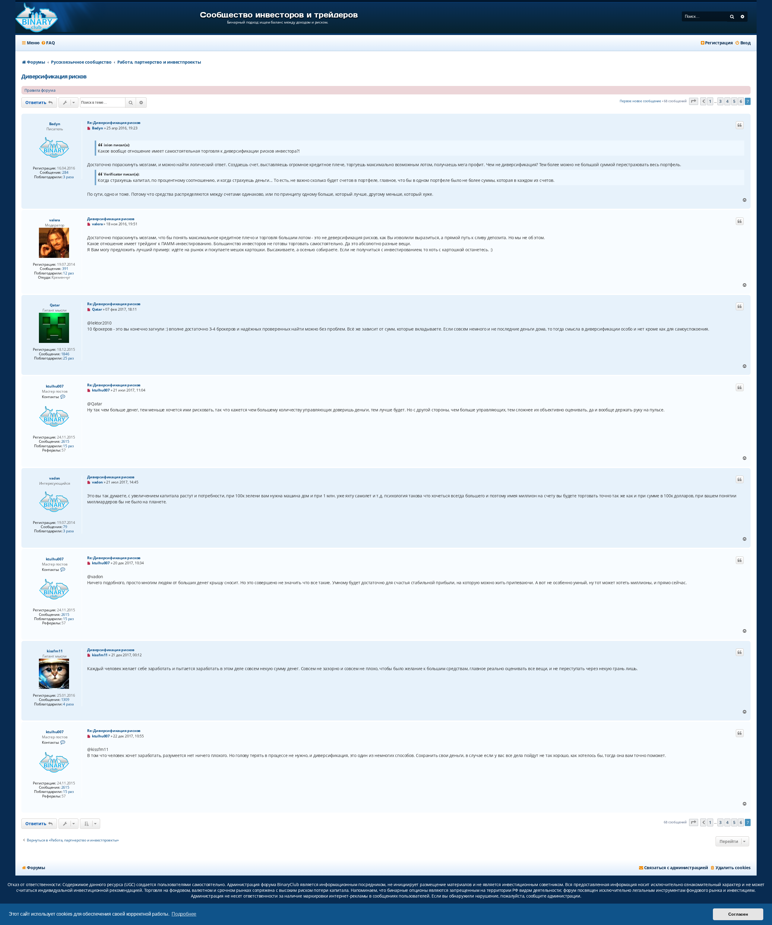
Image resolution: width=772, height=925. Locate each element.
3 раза (68, 177)
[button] (693, 101)
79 (65, 527)
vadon (54, 478)
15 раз (68, 446)
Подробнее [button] (184, 914)
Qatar (55, 305)
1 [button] (710, 101)
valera (54, 220)
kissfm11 (54, 651)
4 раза (68, 704)
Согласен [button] (738, 914)
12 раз (68, 273)
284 (65, 172)
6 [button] (741, 101)
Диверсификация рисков (54, 76)
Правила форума (39, 90)
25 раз (68, 358)
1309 (65, 700)
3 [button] (720, 101)
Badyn (54, 123)
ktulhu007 (55, 386)
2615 (65, 441)
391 (65, 269)
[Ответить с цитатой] (740, 125)
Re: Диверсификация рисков (114, 122)
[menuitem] (48, 43)
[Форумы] (36, 17)
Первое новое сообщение (640, 101)
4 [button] (727, 101)
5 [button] (734, 101)
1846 (65, 354)
